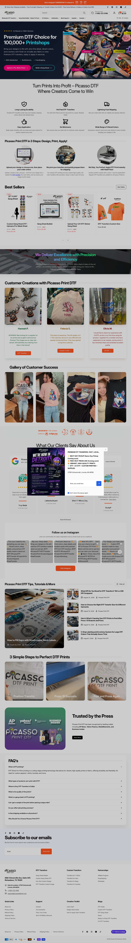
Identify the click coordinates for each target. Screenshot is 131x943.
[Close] (106, 449)
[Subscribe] (98, 483)
